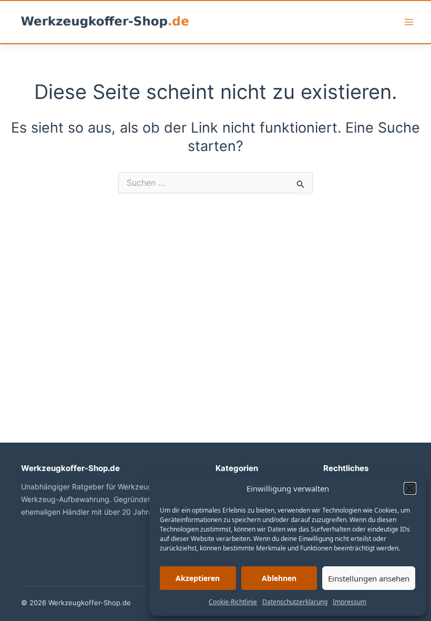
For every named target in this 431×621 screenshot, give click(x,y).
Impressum (349, 601)
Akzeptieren (198, 578)
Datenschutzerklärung (294, 601)
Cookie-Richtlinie (233, 601)
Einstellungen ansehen (368, 578)
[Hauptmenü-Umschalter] (408, 22)
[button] (410, 488)
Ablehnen (279, 578)
